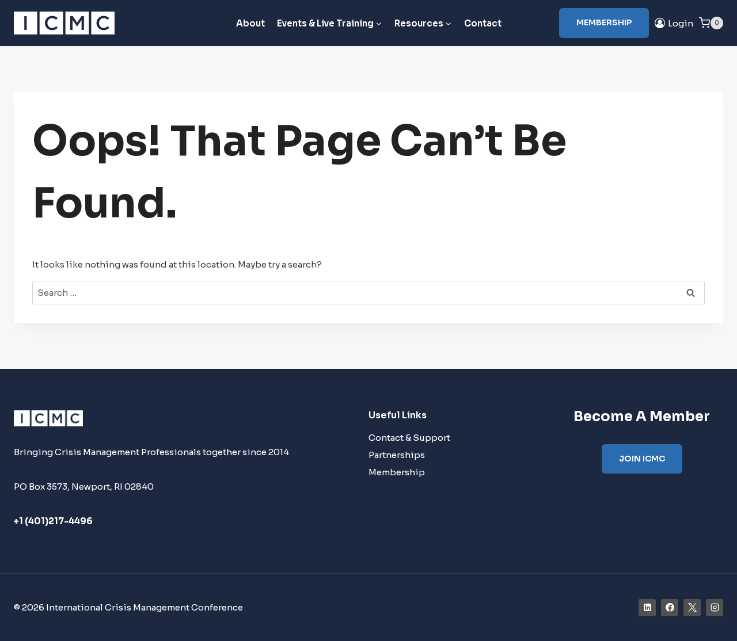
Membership (604, 22)
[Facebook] (669, 607)
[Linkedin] (647, 607)
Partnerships (396, 454)
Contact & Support (409, 437)
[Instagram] (714, 607)
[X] (692, 607)
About (250, 23)
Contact (483, 23)
